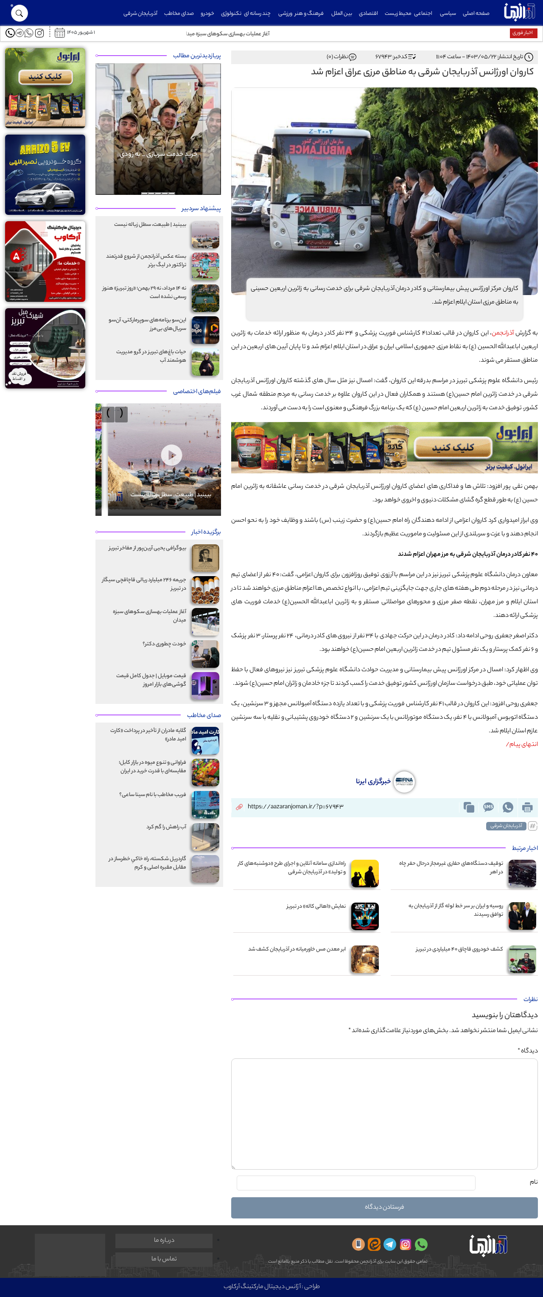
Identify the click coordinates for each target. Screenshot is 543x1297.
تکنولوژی (231, 13)
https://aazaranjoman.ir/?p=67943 (296, 807)
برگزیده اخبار (206, 533)
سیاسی (448, 13)
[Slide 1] (171, 193)
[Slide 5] (144, 193)
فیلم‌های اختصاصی (197, 392)
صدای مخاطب (179, 13)
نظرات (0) (337, 57)
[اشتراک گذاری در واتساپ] (508, 807)
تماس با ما (164, 1260)
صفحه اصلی (476, 13)
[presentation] (121, 414)
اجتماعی (423, 13)
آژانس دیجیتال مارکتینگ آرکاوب (262, 1287)
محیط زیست (398, 13)
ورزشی (285, 13)
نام (534, 1183)
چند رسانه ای (257, 13)
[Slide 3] (158, 193)
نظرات (530, 1000)
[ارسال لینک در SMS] (488, 807)
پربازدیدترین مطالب (197, 56)
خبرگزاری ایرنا (374, 782)
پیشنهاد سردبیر (201, 209)
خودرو (207, 13)
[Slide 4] (151, 193)
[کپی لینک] (469, 807)
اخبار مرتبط (525, 849)
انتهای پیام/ (521, 745)
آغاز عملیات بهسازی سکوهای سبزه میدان (463, 34)
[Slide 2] (165, 193)
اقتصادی (368, 13)
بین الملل (341, 13)
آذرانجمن (503, 334)
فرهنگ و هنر (309, 13)
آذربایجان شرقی (140, 13)
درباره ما (164, 1241)
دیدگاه (528, 1052)
